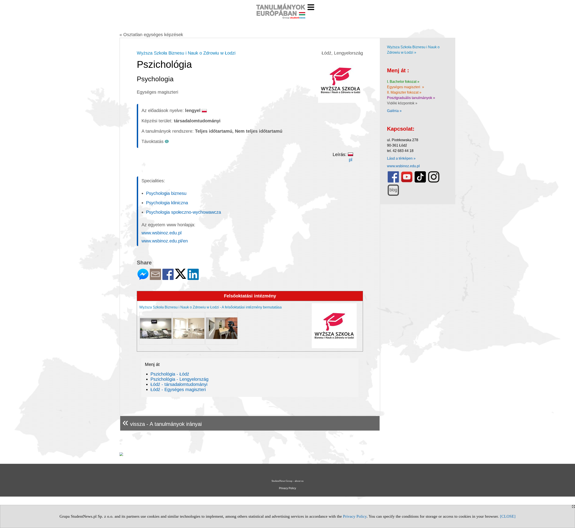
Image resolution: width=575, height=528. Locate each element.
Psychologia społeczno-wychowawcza (183, 212)
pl (350, 159)
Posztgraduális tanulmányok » (411, 98)
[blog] (393, 195)
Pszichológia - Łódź (169, 374)
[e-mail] (155, 278)
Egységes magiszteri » (405, 87)
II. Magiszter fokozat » (404, 92)
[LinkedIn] (193, 278)
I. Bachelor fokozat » (403, 82)
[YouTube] (406, 181)
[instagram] (433, 181)
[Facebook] (168, 278)
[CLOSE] (507, 516)
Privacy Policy (355, 516)
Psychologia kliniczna (167, 202)
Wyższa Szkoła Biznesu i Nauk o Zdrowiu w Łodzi (186, 53)
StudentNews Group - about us (287, 481)
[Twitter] (180, 277)
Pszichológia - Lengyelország (179, 379)
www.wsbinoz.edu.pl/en (165, 240)
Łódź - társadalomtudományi (178, 384)
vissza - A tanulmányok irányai (162, 422)
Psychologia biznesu (166, 193)
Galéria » (394, 111)
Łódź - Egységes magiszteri (178, 389)
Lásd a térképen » (401, 158)
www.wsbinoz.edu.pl (161, 232)
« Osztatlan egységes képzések (151, 34)
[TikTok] (420, 181)
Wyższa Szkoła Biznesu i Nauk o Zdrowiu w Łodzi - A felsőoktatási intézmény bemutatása (210, 307)
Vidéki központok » (402, 103)
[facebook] (393, 181)
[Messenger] (142, 278)
